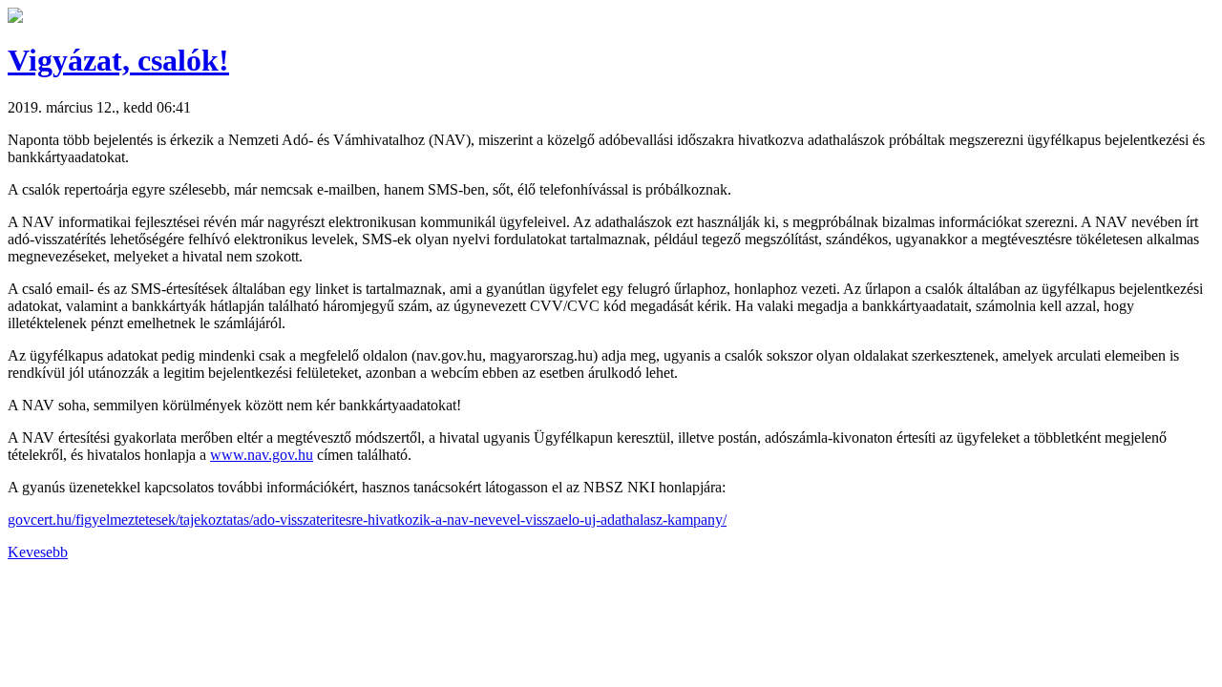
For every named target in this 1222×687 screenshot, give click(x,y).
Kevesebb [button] (38, 552)
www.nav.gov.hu (261, 455)
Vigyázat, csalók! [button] (118, 60)
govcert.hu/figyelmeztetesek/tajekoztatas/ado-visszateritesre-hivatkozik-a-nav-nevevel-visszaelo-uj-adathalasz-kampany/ (367, 519)
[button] (15, 18)
